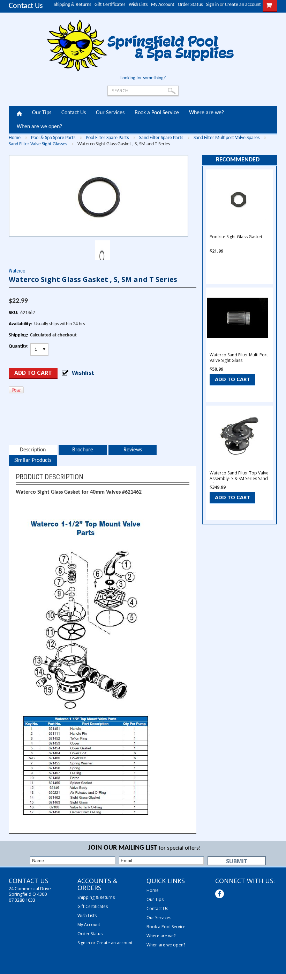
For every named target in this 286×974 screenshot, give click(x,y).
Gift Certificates (110, 4)
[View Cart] (269, 4)
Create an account (243, 4)
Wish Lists (138, 4)
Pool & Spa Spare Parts (53, 137)
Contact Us (26, 6)
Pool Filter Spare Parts (107, 137)
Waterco (17, 271)
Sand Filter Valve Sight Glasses (38, 144)
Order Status (190, 4)
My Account (162, 4)
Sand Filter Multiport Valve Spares (226, 137)
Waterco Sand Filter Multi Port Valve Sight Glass (239, 357)
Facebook (220, 894)
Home (19, 113)
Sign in (212, 4)
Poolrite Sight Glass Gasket (236, 237)
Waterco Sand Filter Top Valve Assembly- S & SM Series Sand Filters (239, 478)
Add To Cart (232, 379)
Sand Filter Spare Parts (161, 137)
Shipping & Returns (72, 4)
